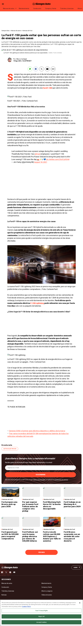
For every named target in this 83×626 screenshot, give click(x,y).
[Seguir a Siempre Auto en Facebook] (2, 572)
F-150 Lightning (37, 303)
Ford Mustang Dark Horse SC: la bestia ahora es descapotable (52, 505)
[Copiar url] (53, 69)
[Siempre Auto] (41, 4)
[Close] (80, 603)
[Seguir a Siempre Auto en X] (6, 572)
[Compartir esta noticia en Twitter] (41, 69)
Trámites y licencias (67, 8)
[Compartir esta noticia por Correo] (47, 69)
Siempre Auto (6, 30)
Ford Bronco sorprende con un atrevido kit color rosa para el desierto (72, 536)
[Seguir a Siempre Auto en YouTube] (14, 572)
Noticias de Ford (27, 30)
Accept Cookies (41, 622)
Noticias (4, 595)
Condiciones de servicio (61, 479)
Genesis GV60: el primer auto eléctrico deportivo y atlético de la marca (37, 431)
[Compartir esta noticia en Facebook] (35, 69)
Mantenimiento (24, 8)
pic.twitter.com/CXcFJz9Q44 (57, 159)
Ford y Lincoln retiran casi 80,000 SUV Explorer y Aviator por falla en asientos (52, 536)
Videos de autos (47, 595)
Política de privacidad (39, 479)
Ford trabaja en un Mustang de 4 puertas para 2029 (72, 504)
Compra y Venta (50, 8)
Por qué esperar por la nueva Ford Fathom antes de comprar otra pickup (30, 506)
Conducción (37, 8)
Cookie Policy (26, 606)
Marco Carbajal (21, 59)
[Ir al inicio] (10, 568)
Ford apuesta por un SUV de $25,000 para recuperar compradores (10, 535)
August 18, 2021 (40, 162)
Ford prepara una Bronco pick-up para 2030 (9, 504)
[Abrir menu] (3, 4)
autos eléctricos (9, 448)
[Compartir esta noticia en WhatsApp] (30, 69)
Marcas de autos (8, 8)
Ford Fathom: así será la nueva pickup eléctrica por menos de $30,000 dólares (30, 536)
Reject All (41, 616)
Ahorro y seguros (47, 591)
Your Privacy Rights (41, 610)
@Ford (37, 154)
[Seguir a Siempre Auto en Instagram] (10, 572)
